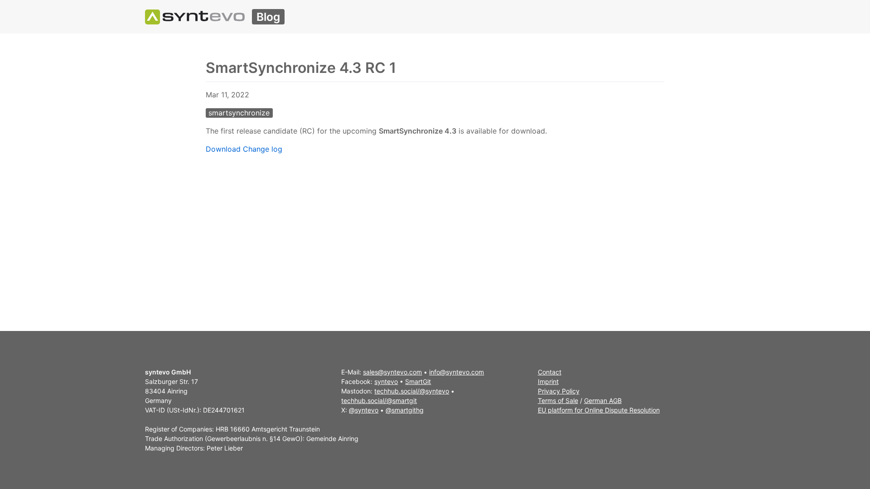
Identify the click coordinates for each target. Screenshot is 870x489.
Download (223, 148)
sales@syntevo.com (392, 372)
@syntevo (363, 410)
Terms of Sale (558, 400)
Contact (549, 372)
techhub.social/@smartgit (379, 400)
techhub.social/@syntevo (411, 391)
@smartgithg (405, 410)
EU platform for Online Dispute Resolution (599, 410)
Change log (262, 148)
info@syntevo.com (456, 372)
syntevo (386, 381)
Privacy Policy (559, 391)
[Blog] (195, 16)
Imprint (548, 381)
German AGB (603, 400)
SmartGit (418, 381)
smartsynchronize (239, 112)
